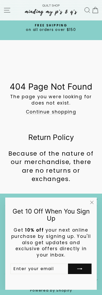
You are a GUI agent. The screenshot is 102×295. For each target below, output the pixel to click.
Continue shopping (51, 112)
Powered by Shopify (51, 290)
